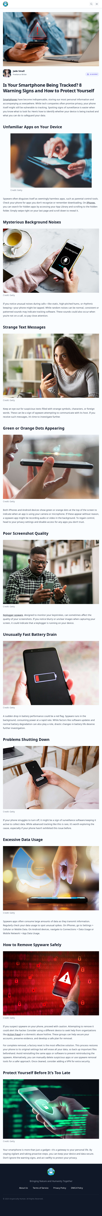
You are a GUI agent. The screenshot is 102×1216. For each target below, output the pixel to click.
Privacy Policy (59, 1188)
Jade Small (19, 70)
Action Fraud (14, 1034)
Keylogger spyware (13, 614)
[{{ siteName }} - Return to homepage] (5, 3)
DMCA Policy (77, 1188)
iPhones (91, 202)
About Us (23, 1188)
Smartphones (10, 99)
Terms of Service (40, 1188)
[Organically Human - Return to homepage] (51, 1172)
